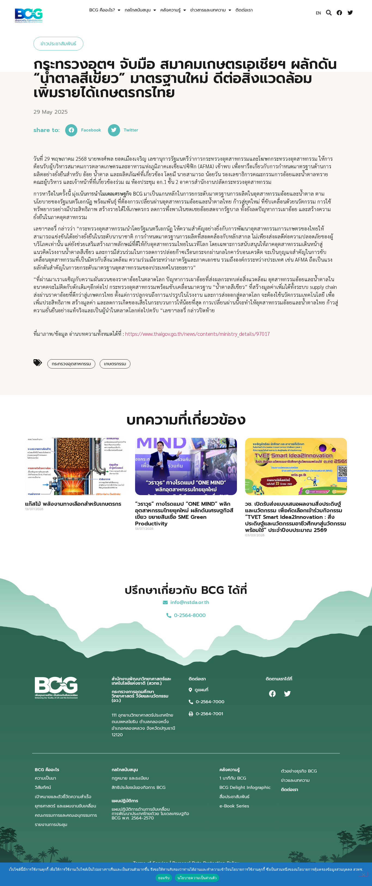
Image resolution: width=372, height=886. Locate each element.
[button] (329, 13)
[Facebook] (339, 12)
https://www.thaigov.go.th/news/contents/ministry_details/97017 (197, 333)
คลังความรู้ (170, 10)
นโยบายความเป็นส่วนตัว (197, 878)
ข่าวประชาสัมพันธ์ (58, 43)
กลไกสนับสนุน (138, 10)
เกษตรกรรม (115, 364)
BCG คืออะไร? (102, 10)
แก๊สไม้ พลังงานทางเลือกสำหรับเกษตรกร (73, 504)
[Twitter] (350, 12)
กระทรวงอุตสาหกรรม (71, 364)
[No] (363, 874)
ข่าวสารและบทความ (208, 10)
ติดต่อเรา (244, 10)
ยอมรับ (163, 878)
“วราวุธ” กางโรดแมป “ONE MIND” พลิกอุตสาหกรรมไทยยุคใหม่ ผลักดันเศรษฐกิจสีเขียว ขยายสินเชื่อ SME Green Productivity (184, 514)
